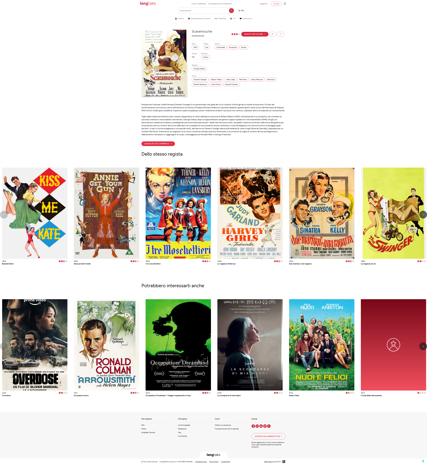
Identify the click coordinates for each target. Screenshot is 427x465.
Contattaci (182, 436)
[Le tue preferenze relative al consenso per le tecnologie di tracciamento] (423, 461)
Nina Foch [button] (271, 80)
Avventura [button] (233, 47)
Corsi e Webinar (199, 3)
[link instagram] (257, 426)
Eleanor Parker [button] (216, 80)
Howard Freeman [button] (231, 84)
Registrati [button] (264, 4)
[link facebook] (253, 426)
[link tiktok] (265, 426)
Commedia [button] (220, 47)
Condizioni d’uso (201, 462)
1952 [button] (195, 47)
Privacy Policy (214, 462)
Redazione (182, 429)
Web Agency (268, 462)
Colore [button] (205, 57)
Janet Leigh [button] (230, 80)
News (143, 429)
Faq (179, 432)
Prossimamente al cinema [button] (200, 19)
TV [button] (234, 19)
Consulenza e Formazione (220, 3)
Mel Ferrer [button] (243, 80)
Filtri (242, 11)
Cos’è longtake (184, 425)
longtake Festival (148, 432)
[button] (254, 34)
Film (143, 425)
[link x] (269, 426)
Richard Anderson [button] (200, 84)
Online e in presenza (223, 425)
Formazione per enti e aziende (227, 429)
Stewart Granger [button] (200, 80)
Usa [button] (206, 47)
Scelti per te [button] (247, 19)
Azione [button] (243, 47)
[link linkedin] (261, 426)
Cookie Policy (225, 462)
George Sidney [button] (199, 69)
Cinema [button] (181, 19)
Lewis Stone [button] (216, 84)
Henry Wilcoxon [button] (257, 80)
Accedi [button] (276, 4)
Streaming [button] (222, 19)
